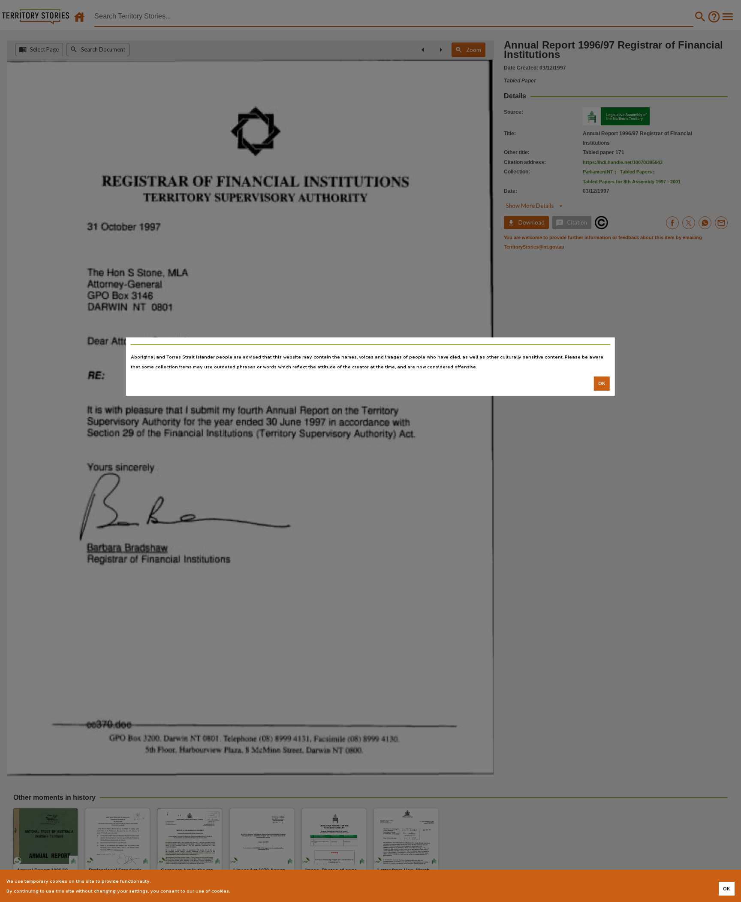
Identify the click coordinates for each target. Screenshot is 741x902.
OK (601, 383)
